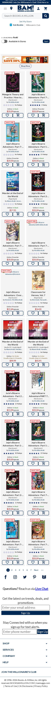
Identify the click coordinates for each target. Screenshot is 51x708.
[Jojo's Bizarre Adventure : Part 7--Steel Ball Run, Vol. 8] (12, 529)
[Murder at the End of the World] (13, 181)
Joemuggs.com (43, 683)
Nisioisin (8, 300)
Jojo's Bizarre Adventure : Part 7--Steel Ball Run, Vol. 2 (38, 494)
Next (36, 570)
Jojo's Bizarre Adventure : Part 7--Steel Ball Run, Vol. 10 (12, 145)
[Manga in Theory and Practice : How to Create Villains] (12, 82)
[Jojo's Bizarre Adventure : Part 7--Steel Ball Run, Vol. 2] (38, 480)
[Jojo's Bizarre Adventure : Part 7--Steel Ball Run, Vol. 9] (38, 82)
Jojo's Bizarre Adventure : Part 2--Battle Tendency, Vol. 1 (38, 195)
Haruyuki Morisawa (41, 301)
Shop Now (25, 66)
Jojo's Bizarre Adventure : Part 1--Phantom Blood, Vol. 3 (38, 444)
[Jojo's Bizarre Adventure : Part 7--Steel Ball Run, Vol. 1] (38, 529)
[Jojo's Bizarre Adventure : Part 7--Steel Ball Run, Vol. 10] (12, 132)
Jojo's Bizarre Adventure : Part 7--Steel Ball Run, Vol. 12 (38, 244)
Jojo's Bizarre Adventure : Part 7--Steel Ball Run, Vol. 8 (13, 543)
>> (42, 570)
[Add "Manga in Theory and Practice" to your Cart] (18, 115)
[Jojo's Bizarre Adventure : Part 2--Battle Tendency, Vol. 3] (13, 480)
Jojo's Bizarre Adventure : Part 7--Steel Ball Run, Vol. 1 (38, 543)
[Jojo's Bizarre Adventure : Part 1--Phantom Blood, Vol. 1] (13, 431)
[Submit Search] (45, 16)
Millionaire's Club (33, 25)
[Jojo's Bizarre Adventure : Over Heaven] (13, 280)
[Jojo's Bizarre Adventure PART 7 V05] (38, 381)
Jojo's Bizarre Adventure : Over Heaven (12, 294)
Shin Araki (35, 300)
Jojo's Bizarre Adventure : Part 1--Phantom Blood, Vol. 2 (38, 145)
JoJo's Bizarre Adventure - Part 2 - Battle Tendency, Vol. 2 (12, 395)
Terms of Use (11, 686)
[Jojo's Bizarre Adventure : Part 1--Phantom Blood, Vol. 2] (38, 132)
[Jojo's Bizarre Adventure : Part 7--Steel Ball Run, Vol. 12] (38, 231)
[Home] (25, 8)
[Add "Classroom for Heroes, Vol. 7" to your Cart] (43, 313)
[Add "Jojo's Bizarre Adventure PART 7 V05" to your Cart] (43, 414)
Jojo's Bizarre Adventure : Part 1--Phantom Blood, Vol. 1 (12, 444)
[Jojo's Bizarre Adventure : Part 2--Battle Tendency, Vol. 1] (38, 181)
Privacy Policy (41, 686)
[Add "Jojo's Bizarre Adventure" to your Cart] (43, 115)
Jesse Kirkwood (15, 202)
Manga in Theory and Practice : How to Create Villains (12, 96)
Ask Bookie (18, 25)
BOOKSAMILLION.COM (22, 683)
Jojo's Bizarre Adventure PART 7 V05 (38, 395)
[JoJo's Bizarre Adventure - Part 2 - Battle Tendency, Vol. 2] (12, 381)
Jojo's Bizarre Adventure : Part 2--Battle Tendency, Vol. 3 (12, 494)
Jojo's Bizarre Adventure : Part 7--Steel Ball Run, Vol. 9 (38, 96)
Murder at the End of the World (12, 194)
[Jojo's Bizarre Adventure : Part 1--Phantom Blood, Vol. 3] (38, 431)
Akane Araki (11, 201)
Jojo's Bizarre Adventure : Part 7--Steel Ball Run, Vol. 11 (12, 244)
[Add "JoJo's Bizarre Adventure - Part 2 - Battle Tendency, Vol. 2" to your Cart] (18, 414)
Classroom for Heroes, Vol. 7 (38, 293)
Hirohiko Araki (13, 102)
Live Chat (41, 589)
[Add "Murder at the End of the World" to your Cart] (18, 214)
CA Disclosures (25, 686)
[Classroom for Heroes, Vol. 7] (38, 280)
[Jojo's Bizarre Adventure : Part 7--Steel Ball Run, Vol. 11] (12, 231)
